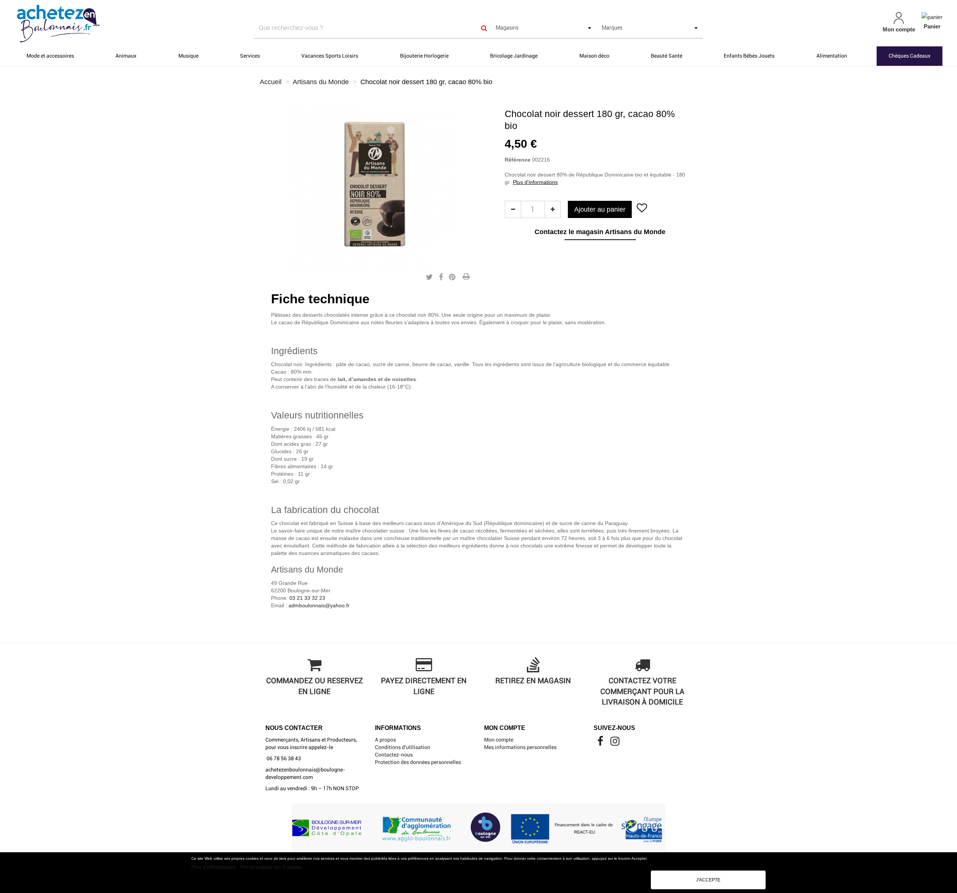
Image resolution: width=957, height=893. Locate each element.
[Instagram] (615, 743)
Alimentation (831, 56)
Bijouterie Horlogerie (424, 56)
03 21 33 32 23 (307, 598)
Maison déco (594, 56)
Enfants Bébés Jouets (749, 56)
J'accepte (708, 880)
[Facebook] (601, 743)
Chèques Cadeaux (909, 56)
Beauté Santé (666, 56)
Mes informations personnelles (520, 747)
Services (250, 56)
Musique (188, 56)
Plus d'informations (214, 867)
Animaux (126, 56)
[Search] (484, 28)
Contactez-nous (394, 755)
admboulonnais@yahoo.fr (319, 605)
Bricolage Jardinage (514, 56)
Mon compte (498, 740)
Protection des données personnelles (418, 762)
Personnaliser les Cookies (271, 867)
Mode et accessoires (50, 56)
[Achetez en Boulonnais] (163, 23)
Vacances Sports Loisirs (329, 56)
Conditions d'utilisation (402, 747)
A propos (385, 740)
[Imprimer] (466, 277)
